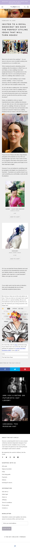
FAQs (3, 471)
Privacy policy (5, 505)
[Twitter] (6, 457)
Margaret (15, 250)
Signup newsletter (7, 469)
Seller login (5, 494)
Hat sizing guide (6, 474)
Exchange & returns (7, 482)
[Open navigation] (2, 6)
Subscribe (7, 528)
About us (4, 497)
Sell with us (5, 491)
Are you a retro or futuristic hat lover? (14, 398)
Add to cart (15, 217)
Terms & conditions (7, 502)
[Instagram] (10, 457)
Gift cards (4, 466)
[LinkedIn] (17, 457)
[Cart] (27, 7)
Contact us (5, 508)
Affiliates (4, 500)
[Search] (25, 7)
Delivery (4, 480)
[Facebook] (2, 457)
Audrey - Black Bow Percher (15, 209)
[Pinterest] (14, 457)
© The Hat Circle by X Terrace (15, 536)
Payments (4, 477)
